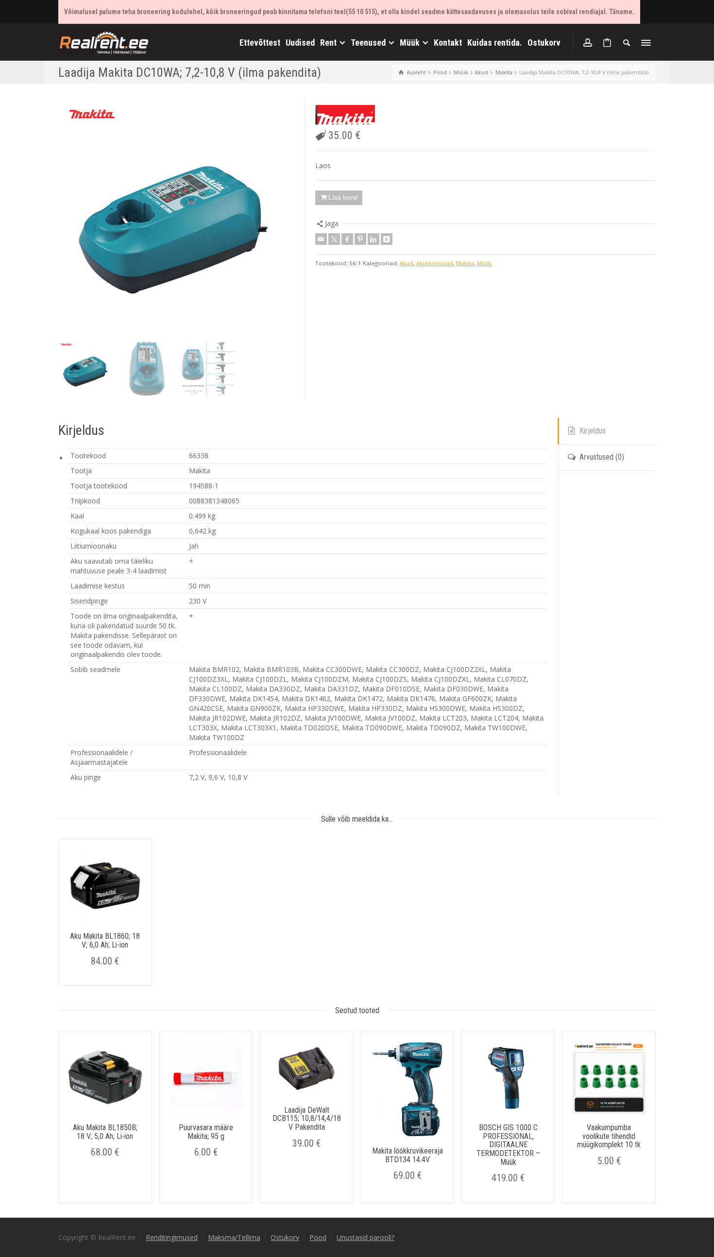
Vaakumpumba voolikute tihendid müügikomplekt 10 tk (609, 1136)
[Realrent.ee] (104, 41)
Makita (465, 263)
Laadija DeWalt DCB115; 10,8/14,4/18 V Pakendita (306, 1118)
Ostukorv (285, 1237)
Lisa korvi (342, 197)
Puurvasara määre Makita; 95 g (206, 1132)
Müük (484, 263)
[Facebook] (347, 239)
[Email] (321, 239)
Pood (317, 1237)
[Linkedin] (373, 239)
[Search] (626, 43)
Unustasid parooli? (365, 1237)
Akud (406, 263)
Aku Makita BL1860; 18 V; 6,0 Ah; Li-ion (105, 940)
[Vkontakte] (386, 239)
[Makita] (345, 115)
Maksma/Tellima (234, 1237)
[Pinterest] (360, 239)
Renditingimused (172, 1237)
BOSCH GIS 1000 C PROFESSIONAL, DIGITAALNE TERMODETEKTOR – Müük (508, 1144)
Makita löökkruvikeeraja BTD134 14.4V (407, 1155)
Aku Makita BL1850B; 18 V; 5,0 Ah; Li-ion (105, 1132)
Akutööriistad (434, 263)
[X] (334, 239)
